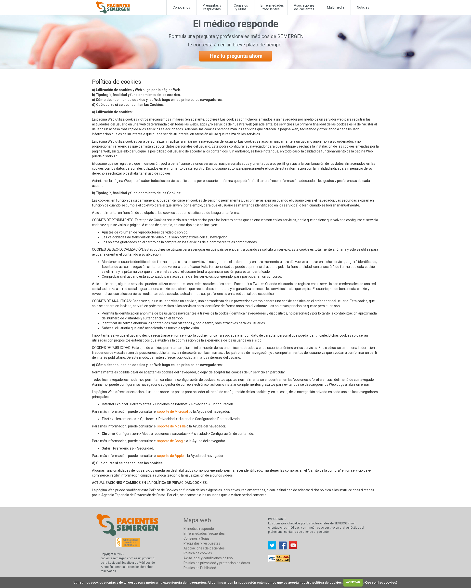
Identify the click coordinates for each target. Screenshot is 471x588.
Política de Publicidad (199, 568)
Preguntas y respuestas (201, 543)
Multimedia (335, 7)
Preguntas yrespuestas (212, 7)
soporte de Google (171, 441)
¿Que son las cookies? (380, 582)
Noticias (363, 7)
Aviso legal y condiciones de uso (208, 558)
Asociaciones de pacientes (204, 548)
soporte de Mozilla (171, 426)
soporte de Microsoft (173, 411)
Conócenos (181, 7)
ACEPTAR (353, 582)
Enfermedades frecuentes (204, 533)
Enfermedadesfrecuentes (272, 7)
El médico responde (198, 529)
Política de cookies (197, 553)
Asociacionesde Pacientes (304, 7)
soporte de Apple (170, 456)
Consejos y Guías (241, 7)
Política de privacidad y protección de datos (216, 563)
